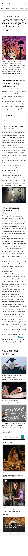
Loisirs (4, 507)
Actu (4, 472)
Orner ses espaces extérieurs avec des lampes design (13, 127)
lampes (20, 337)
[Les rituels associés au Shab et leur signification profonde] (14, 458)
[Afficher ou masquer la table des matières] (20, 115)
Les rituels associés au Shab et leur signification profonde (13, 476)
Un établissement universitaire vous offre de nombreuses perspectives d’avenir (13, 424)
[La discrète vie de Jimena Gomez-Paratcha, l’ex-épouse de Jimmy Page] (14, 492)
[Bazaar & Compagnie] (11, 3)
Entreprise (5, 379)
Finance (4, 403)
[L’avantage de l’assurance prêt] (14, 390)
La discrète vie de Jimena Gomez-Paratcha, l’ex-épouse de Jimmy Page (13, 510)
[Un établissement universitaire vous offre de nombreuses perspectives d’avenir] (14, 413)
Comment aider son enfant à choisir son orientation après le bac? (13, 376)
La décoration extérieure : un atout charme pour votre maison (13, 121)
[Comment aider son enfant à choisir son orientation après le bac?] (14, 365)
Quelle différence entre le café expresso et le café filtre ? (13, 526)
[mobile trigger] (3, 3)
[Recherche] (21, 3)
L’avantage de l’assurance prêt (10, 400)
